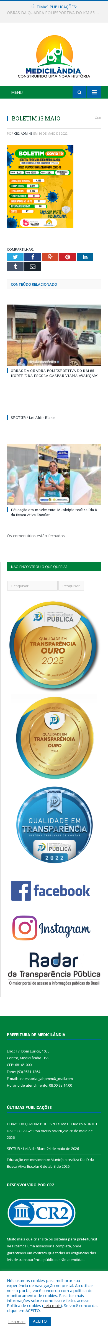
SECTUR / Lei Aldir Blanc (52, 12)
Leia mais (52, 1305)
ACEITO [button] (40, 1321)
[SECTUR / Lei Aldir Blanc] (54, 407)
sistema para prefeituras (75, 1239)
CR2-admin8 (23, 133)
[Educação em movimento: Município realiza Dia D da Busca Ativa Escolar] (54, 474)
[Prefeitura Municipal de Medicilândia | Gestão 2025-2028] (54, 55)
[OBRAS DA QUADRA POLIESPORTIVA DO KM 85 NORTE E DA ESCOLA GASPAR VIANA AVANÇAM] (54, 335)
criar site (41, 1239)
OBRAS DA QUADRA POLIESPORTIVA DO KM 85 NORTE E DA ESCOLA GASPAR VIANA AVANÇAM (54, 373)
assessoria (45, 1245)
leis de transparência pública (31, 1259)
